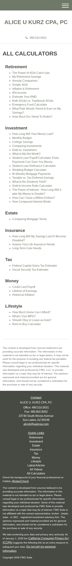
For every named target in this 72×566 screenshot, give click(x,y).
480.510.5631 (38, 37)
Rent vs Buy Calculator (26, 324)
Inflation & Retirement (25, 88)
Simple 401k (20, 84)
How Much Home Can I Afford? (31, 312)
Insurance (36, 449)
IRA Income (19, 92)
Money (36, 457)
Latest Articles (36, 465)
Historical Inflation (23, 294)
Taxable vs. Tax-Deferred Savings (33, 177)
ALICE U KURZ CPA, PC (36, 22)
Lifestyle (36, 461)
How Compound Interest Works (31, 201)
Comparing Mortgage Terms (29, 219)
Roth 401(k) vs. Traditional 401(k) (32, 100)
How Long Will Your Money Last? (32, 133)
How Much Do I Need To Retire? (32, 116)
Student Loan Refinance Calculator (34, 165)
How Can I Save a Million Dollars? (33, 197)
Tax (36, 453)
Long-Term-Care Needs (26, 248)
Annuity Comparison (25, 80)
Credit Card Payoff (23, 286)
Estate (36, 445)
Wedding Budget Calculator (29, 169)
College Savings (22, 141)
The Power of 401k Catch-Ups (31, 72)
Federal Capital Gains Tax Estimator (34, 265)
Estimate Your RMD (24, 96)
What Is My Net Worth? (26, 153)
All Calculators (36, 473)
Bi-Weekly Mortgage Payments (31, 173)
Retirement (36, 437)
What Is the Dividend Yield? (29, 181)
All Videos (36, 469)
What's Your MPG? (24, 316)
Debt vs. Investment (24, 149)
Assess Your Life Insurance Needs (33, 244)
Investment (36, 441)
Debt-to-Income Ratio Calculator (32, 185)
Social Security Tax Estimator (30, 269)
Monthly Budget (22, 137)
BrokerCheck (20, 481)
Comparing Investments (27, 145)
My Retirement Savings (26, 76)
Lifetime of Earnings (24, 290)
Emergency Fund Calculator (29, 104)
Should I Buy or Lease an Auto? (31, 320)
